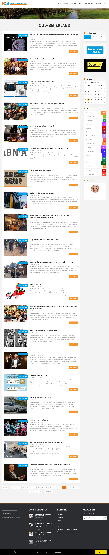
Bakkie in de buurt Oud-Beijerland (41, 171)
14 (64, 487)
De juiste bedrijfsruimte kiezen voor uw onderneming (43, 541)
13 (59, 487)
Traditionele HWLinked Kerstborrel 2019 (43, 330)
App (58, 526)
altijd (102, 37)
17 (77, 487)
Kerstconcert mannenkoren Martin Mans (44, 353)
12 (55, 487)
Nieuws (65, 3)
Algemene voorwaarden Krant (65, 532)
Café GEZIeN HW (35, 284)
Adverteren (60, 514)
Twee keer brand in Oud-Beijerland (42, 126)
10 (46, 487)
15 (68, 487)
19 (35, 491)
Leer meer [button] (58, 552)
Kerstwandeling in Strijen (38, 375)
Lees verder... (73, 51)
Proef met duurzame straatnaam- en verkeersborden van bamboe (52, 262)
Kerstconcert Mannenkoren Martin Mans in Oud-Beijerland (50, 465)
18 (31, 491)
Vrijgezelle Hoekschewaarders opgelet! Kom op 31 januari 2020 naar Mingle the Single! (53, 307)
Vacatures (98, 3)
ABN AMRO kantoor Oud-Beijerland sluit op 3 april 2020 (49, 148)
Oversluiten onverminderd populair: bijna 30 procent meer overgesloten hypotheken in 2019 (50, 216)
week (87, 37)
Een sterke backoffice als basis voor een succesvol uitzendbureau (43, 516)
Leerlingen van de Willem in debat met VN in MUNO (47, 442)
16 (73, 487)
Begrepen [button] (100, 552)
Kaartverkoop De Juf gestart (40, 420)
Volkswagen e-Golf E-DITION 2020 (41, 398)
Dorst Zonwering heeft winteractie (42, 81)
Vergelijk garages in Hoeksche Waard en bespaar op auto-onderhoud (43, 525)
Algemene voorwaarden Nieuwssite (67, 529)
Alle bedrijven (88, 3)
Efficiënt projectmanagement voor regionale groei (43, 533)
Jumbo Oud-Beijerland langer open (42, 193)
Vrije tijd (73, 3)
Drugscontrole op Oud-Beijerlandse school (44, 240)
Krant (80, 3)
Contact (59, 520)
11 (51, 487)
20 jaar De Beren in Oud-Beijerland (42, 59)
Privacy (59, 523)
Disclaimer (60, 517)
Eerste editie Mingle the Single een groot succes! (47, 104)
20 (40, 491)
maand (95, 37)
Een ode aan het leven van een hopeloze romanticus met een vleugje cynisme (54, 36)
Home (59, 3)
